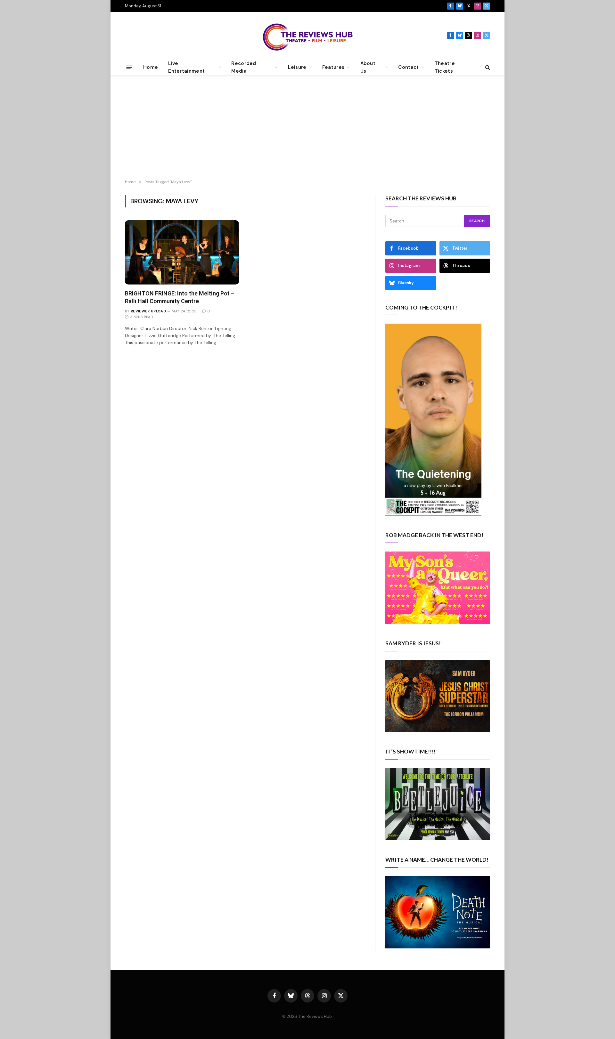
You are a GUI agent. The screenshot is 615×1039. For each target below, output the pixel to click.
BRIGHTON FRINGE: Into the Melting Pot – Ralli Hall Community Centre (179, 297)
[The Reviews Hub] (307, 35)
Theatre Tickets (445, 67)
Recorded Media (243, 67)
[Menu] (129, 67)
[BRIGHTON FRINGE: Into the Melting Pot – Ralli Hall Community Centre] (182, 252)
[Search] (487, 67)
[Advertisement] (307, 128)
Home (150, 67)
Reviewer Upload (148, 311)
